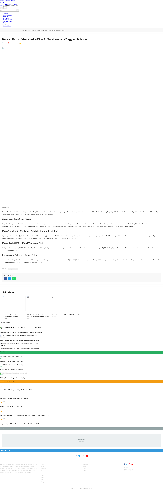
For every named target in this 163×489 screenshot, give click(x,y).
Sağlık (5, 22)
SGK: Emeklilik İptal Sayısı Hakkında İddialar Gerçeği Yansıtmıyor (19, 340)
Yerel (29, 30)
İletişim (13, 0)
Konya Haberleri (7, 15)
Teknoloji (5, 24)
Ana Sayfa (6, 13)
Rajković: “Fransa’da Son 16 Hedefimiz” (12, 361)
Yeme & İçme (7, 26)
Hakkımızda (7, 0)
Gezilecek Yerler (7, 19)
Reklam (84, 468)
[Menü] (5, 7)
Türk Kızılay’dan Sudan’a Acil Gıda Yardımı (13, 407)
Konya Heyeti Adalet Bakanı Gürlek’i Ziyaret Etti (66, 314)
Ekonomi (43, 468)
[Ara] (1, 8)
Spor (42, 473)
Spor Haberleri (7, 18)
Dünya (42, 482)
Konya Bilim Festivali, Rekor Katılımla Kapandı (14, 398)
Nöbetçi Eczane (7, 21)
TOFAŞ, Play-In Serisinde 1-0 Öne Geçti (11, 369)
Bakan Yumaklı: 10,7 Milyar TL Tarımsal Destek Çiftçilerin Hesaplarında (21, 332)
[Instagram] (4, 2)
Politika (43, 477)
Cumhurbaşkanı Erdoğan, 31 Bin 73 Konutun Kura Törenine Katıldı (20, 348)
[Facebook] (0, 2)
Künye (2, 0)
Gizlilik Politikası (87, 470)
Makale (43, 470)
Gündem (5, 16)
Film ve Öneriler (45, 479)
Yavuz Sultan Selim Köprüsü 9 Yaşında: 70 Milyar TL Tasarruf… (19, 390)
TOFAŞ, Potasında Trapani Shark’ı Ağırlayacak (14, 378)
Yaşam (42, 475)
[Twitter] (2, 2)
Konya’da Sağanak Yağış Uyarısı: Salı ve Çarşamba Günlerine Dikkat (20, 424)
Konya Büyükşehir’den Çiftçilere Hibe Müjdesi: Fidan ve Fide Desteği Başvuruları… (24, 415)
